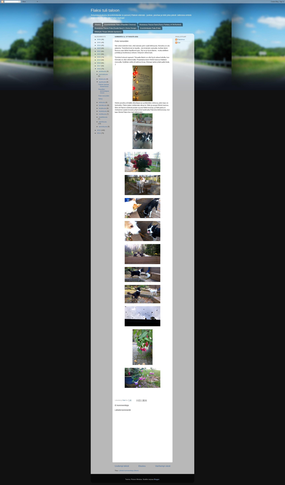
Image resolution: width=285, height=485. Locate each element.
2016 (99, 69)
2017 (99, 66)
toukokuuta (103, 111)
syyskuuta (102, 82)
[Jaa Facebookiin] (144, 400)
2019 (99, 60)
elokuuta (102, 102)
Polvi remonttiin (103, 96)
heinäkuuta (103, 105)
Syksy (100, 99)
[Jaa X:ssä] (141, 400)
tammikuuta (103, 126)
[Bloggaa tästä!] (139, 400)
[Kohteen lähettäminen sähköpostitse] (137, 400)
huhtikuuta (103, 114)
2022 (99, 51)
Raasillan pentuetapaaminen (103, 91)
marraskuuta (103, 74)
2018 (99, 63)
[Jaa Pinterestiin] (146, 400)
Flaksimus (181, 39)
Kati (179, 42)
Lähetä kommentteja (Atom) (129, 470)
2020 (99, 57)
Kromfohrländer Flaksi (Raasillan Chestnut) (120, 25)
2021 (99, 54)
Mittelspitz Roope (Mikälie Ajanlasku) (108, 32)
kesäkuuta (103, 108)
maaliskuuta (103, 117)
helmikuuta (103, 122)
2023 (99, 48)
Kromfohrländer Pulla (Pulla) (150, 28)
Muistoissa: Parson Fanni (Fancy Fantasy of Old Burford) (160, 25)
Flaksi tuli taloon (105, 10)
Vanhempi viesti (162, 466)
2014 (99, 133)
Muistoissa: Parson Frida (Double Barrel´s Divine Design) (115, 28)
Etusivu (98, 25)
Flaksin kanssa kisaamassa (103, 85)
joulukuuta (103, 71)
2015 (99, 130)
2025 (99, 42)
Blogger (156, 479)
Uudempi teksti (122, 466)
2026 (99, 39)
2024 (99, 45)
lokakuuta (102, 79)
